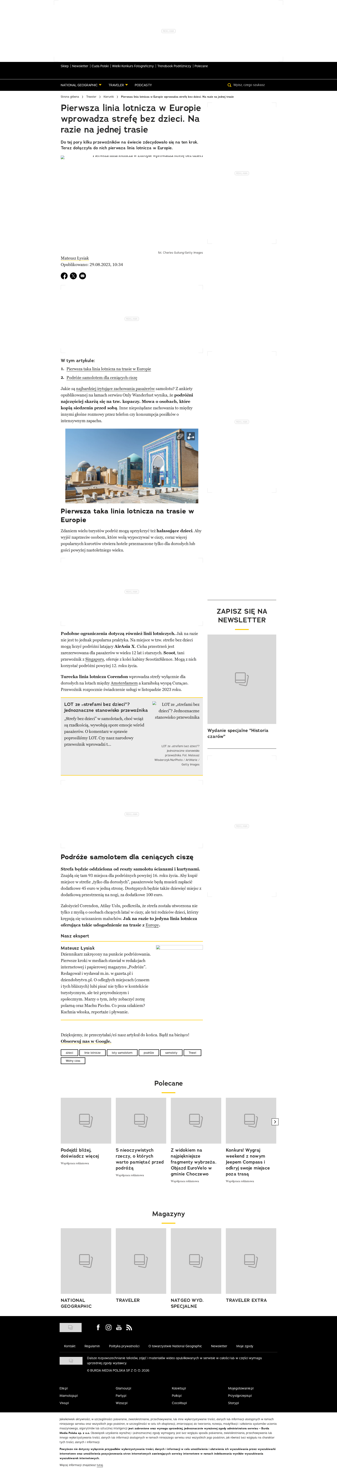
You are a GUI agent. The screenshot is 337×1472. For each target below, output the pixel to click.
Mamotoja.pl (69, 1396)
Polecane (201, 66)
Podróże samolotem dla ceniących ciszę (101, 377)
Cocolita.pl (179, 1403)
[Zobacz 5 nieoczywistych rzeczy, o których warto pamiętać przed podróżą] (141, 1121)
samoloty (171, 1052)
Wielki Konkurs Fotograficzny (133, 66)
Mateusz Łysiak (75, 258)
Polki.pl (177, 1396)
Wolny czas (73, 1060)
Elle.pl (64, 1388)
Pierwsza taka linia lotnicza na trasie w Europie (108, 368)
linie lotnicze (92, 1052)
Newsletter (80, 66)
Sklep (65, 66)
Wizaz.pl (121, 1403)
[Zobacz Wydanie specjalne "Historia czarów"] (241, 679)
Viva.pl (64, 1403)
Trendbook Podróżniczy (174, 66)
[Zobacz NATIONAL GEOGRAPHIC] (86, 1261)
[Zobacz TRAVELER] (141, 1261)
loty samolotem (122, 1052)
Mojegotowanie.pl (241, 1388)
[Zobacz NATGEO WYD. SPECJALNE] (196, 1261)
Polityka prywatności (124, 1346)
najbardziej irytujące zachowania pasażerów (115, 388)
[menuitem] (81, 85)
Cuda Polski (100, 66)
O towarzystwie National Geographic (175, 1346)
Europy (152, 925)
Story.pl (233, 1403)
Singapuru (94, 659)
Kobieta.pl (179, 1388)
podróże (149, 1052)
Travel (192, 1052)
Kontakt (69, 1346)
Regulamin (92, 1346)
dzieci (69, 1052)
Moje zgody (244, 1346)
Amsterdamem (124, 683)
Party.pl (121, 1396)
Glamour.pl (123, 1388)
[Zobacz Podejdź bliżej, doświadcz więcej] (86, 1121)
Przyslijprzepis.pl (240, 1396)
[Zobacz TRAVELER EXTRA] (251, 1261)
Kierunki (109, 96)
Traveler (91, 96)
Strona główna (70, 96)
